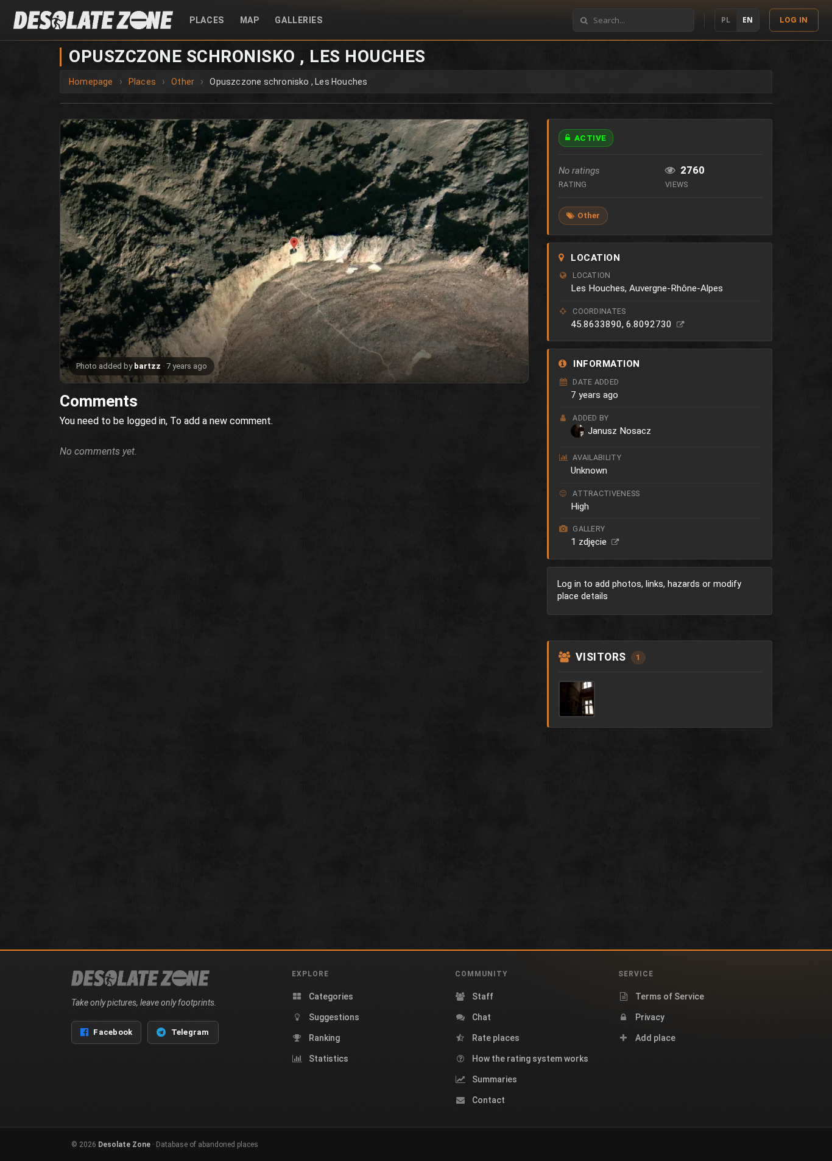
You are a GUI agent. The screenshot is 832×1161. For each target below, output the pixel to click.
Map (249, 20)
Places (206, 20)
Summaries (494, 1079)
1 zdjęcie (590, 541)
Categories (331, 996)
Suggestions (334, 1017)
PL (725, 20)
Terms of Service (669, 996)
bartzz (147, 366)
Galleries (298, 20)
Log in (794, 19)
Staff (482, 996)
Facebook (112, 1032)
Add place (655, 1038)
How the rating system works (530, 1058)
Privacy (650, 1017)
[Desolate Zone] (140, 978)
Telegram (190, 1032)
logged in (146, 421)
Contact (488, 1100)
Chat (481, 1017)
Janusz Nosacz (619, 430)
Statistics (328, 1058)
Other (588, 215)
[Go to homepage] (93, 20)
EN (747, 20)
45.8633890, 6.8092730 (622, 324)
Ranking (324, 1038)
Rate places (496, 1038)
